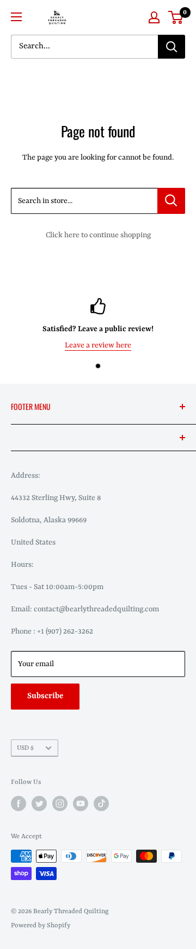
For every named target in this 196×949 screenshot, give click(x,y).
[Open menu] (16, 16)
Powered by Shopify (40, 925)
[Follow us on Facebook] (18, 803)
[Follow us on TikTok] (101, 803)
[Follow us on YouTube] (80, 803)
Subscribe (45, 696)
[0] (176, 17)
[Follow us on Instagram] (60, 803)
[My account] (154, 17)
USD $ (25, 748)
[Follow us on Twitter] (39, 803)
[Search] (171, 47)
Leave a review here (98, 344)
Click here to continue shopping (98, 235)
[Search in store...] (171, 201)
